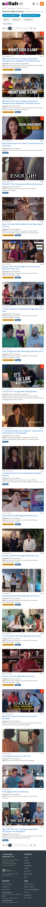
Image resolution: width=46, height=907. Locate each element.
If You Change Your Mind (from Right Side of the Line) (22, 351)
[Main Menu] (30, 4)
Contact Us (6, 887)
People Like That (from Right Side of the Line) (19, 515)
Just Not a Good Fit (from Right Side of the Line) (20, 556)
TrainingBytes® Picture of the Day (15, 792)
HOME (26, 857)
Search (23, 8)
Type (5, 20)
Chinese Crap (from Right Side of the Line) (18, 676)
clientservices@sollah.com (10, 898)
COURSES (27, 863)
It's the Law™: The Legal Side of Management (19, 391)
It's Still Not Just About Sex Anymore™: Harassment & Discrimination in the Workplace (22, 432)
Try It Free (27, 898)
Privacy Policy (29, 887)
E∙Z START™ (27, 871)
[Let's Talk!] (42, 4)
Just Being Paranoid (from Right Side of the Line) (20, 596)
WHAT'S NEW (28, 874)
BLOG (26, 877)
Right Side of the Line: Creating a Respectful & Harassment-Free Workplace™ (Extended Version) (21, 60)
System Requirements (31, 889)
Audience (16, 20)
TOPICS (26, 868)
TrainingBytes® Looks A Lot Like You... (16, 756)
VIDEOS (26, 860)
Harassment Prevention (29, 15)
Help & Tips (6, 889)
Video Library (11, 8)
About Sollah (7, 884)
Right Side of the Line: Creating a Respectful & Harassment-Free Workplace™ (20, 830)
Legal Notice (28, 884)
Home (4, 8)
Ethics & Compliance (10, 15)
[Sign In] (37, 4)
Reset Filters (7, 24)
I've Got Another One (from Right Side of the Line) (21, 636)
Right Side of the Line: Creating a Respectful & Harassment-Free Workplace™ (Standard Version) (21, 102)
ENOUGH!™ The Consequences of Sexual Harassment (22, 184)
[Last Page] (34, 28)
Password (27, 895)
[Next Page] (31, 28)
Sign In (26, 892)
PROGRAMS (27, 866)
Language (28, 20)
